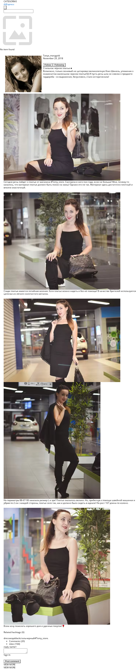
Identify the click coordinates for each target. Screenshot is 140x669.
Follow (47, 65)
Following (59, 65)
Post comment (12, 661)
